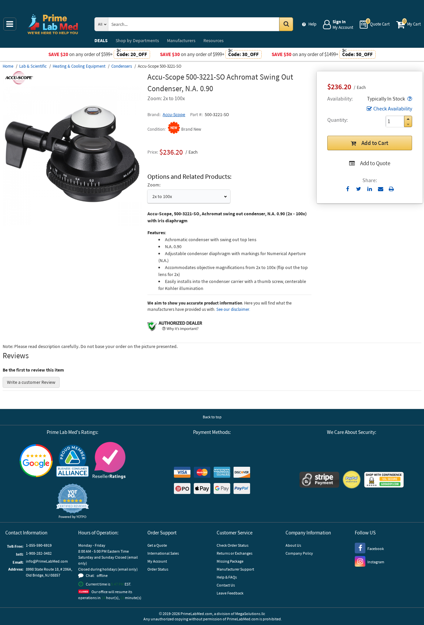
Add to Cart (374, 143)
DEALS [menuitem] (101, 40)
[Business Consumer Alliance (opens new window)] (72, 461)
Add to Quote (375, 163)
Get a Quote (157, 545)
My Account (157, 561)
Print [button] (391, 188)
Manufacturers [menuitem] (181, 40)
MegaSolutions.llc (250, 613)
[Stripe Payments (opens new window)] (319, 480)
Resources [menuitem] (213, 40)
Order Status (157, 569)
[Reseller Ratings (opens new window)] (109, 461)
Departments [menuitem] (137, 40)
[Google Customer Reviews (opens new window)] (36, 461)
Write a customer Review (31, 382)
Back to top (212, 416)
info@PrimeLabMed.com (47, 561)
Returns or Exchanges (234, 553)
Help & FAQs (227, 577)
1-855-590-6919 (39, 545)
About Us (293, 545)
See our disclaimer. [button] (233, 309)
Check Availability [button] (392, 108)
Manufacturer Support (235, 569)
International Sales (163, 553)
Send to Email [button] (380, 189)
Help (312, 24)
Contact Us (226, 585)
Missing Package (230, 561)
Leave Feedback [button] (230, 592)
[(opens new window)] (72, 224)
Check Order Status (232, 545)
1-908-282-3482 (39, 553)
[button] (409, 99)
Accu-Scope (174, 114)
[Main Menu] (9, 24)
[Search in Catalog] (286, 24)
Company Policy (299, 553)
